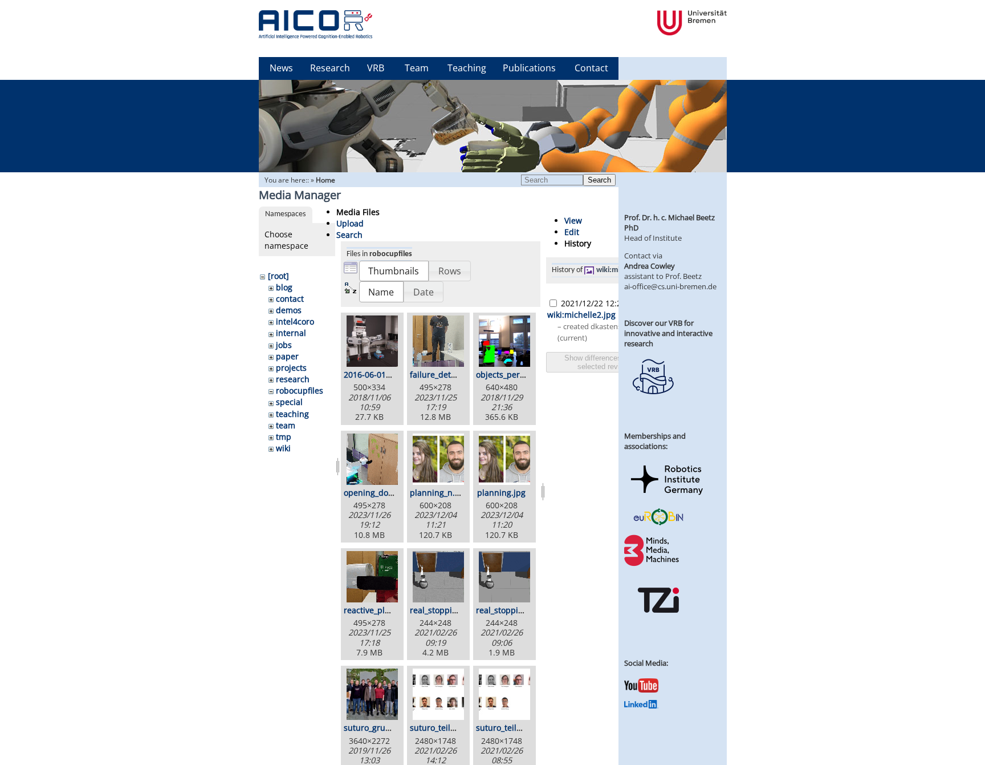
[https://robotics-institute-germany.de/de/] (667, 497)
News (281, 68)
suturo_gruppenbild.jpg (389, 727)
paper (287, 356)
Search (599, 180)
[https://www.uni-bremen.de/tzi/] (658, 623)
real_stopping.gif (508, 610)
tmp (283, 436)
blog (284, 287)
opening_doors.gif (378, 492)
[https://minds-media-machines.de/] (652, 564)
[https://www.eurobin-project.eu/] (658, 524)
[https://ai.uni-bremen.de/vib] (652, 403)
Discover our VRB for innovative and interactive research (668, 333)
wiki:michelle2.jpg (581, 314)
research (293, 379)
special (289, 401)
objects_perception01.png (525, 374)
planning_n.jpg (438, 492)
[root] (278, 275)
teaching (292, 413)
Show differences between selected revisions (607, 362)
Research (330, 68)
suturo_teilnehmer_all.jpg (458, 727)
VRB (375, 68)
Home (325, 180)
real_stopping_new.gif (451, 610)
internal (291, 332)
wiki (283, 448)
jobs (284, 344)
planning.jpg (501, 492)
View (573, 220)
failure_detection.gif (448, 374)
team (285, 425)
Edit (571, 231)
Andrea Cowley (649, 266)
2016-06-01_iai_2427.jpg (389, 374)
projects (291, 367)
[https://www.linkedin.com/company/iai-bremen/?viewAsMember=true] (641, 706)
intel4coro (295, 321)
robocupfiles (299, 390)
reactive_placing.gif (380, 610)
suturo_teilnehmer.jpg (518, 727)
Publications (529, 68)
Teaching (466, 68)
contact (290, 298)
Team (417, 68)
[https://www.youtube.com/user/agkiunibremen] (641, 690)
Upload (350, 223)
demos (289, 310)
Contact (591, 68)
